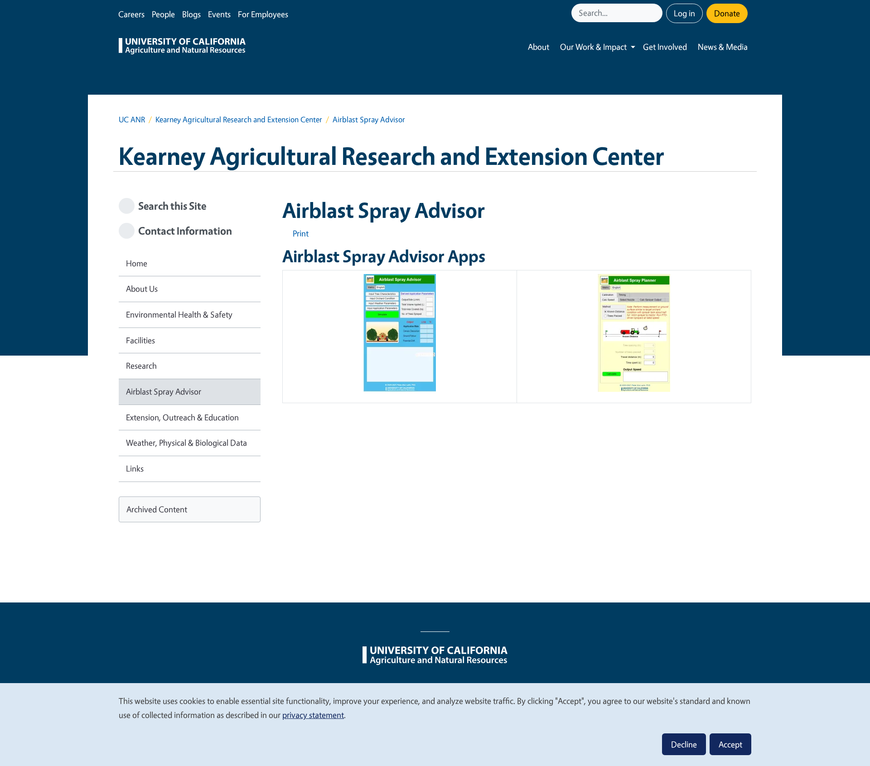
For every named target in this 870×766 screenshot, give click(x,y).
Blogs (191, 14)
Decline (684, 744)
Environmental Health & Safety (179, 314)
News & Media (723, 46)
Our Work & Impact (593, 46)
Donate (727, 13)
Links (135, 468)
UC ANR (132, 119)
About (538, 46)
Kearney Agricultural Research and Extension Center (238, 119)
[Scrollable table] (516, 340)
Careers (131, 14)
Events (219, 14)
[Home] (182, 47)
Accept (730, 744)
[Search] (656, 13)
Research (141, 365)
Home (136, 263)
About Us (142, 288)
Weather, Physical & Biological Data (186, 442)
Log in (684, 13)
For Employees (263, 14)
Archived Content (156, 509)
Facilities (140, 340)
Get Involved (665, 46)
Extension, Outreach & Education (182, 417)
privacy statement (313, 714)
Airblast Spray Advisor (163, 391)
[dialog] (435, 724)
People (163, 14)
